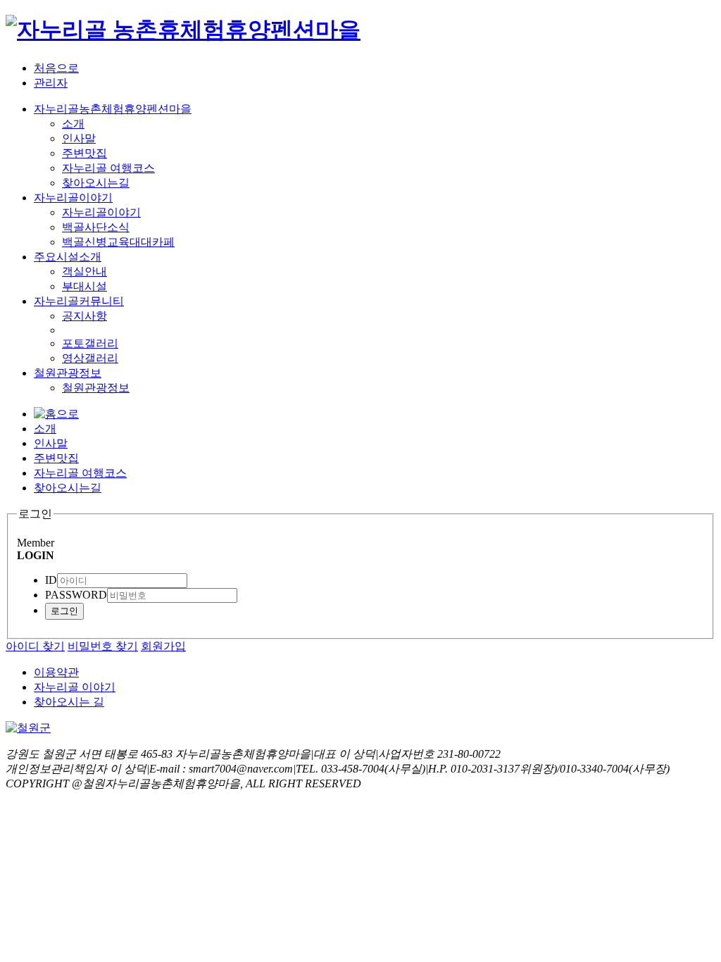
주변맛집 (84, 153)
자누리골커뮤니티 (79, 301)
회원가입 (163, 646)
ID (51, 580)
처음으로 (56, 68)
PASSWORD (76, 595)
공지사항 (84, 316)
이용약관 (56, 672)
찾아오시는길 (96, 183)
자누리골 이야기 (74, 687)
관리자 (51, 83)
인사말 (79, 138)
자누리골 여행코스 (108, 168)
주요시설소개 (67, 257)
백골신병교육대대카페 (118, 242)
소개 (73, 124)
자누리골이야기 (73, 198)
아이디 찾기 (35, 646)
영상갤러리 (90, 358)
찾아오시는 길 (69, 702)
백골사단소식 (96, 227)
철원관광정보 (67, 373)
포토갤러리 (90, 343)
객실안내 (84, 271)
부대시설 (84, 286)
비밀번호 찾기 (103, 646)
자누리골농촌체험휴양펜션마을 (113, 109)
